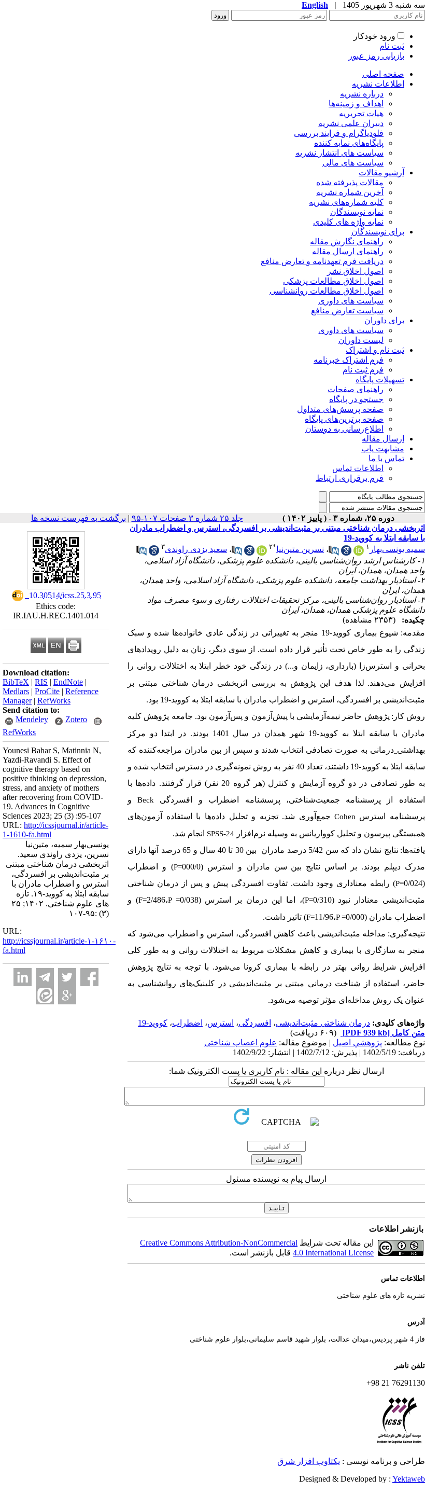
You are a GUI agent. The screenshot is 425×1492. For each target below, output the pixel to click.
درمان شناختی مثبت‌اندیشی (323, 1022)
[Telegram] (45, 977)
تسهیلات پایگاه (380, 379)
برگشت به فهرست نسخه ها (78, 518)
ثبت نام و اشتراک (375, 350)
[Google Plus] (67, 995)
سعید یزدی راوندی (196, 549)
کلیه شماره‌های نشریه (346, 202)
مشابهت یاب (382, 448)
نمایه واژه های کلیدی (348, 221)
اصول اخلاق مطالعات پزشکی (333, 281)
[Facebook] (89, 977)
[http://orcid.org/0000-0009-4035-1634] (358, 552)
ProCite (47, 691)
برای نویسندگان (377, 231)
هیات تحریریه (361, 113)
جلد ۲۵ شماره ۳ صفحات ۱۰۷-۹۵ (187, 518)
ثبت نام (391, 46)
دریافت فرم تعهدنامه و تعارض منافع (322, 261)
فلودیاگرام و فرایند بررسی (339, 133)
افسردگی (254, 1022)
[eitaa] (45, 995)
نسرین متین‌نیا (300, 549)
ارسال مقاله (383, 438)
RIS (41, 682)
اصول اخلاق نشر (355, 271)
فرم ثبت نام (363, 369)
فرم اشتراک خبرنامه (349, 359)
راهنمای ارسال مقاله (348, 251)
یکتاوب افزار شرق (308, 1461)
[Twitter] (67, 977)
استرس (220, 1022)
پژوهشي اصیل (357, 1042)
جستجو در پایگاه (356, 399)
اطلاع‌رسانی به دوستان (344, 428)
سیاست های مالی (353, 162)
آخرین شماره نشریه (350, 192)
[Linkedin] (22, 977)
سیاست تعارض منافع (347, 310)
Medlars (16, 691)
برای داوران (384, 320)
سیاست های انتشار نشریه (339, 152)
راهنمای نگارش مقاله (347, 241)
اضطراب (187, 1022)
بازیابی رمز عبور (376, 55)
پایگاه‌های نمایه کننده (349, 143)
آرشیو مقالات (381, 172)
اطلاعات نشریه (378, 83)
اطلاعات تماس (358, 468)
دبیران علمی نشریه (351, 123)
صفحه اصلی (383, 74)
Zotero (76, 719)
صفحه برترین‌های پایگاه (344, 419)
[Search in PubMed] (334, 552)
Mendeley (32, 719)
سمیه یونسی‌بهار (397, 549)
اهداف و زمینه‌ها (356, 103)
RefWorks (53, 700)
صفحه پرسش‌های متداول (340, 409)
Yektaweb (408, 1478)
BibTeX (16, 682)
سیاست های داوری (351, 300)
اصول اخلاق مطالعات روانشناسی (327, 290)
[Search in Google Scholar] (346, 552)
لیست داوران (361, 340)
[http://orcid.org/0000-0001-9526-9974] (262, 552)
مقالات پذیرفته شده (350, 182)
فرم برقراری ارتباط (350, 478)
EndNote (68, 682)
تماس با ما (386, 458)
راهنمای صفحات (356, 389)
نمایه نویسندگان (357, 212)
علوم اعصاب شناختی (240, 1042)
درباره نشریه (362, 93)
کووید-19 (152, 1022)
